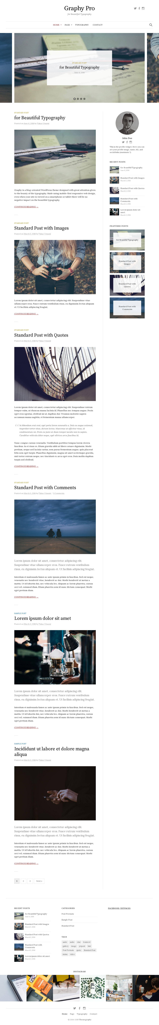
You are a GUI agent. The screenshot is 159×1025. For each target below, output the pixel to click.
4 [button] (84, 99)
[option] (79, 68)
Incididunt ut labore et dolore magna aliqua (51, 751)
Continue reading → (26, 206)
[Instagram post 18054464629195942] (13, 988)
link (89, 946)
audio (72, 942)
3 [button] (81, 99)
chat (78, 942)
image (73, 946)
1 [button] (75, 99)
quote (78, 950)
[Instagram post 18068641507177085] (93, 988)
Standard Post (79, 63)
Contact (98, 25)
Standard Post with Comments (45, 488)
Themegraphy (85, 1019)
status (65, 954)
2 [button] (78, 99)
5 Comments (58, 493)
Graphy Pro (79, 8)
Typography (82, 25)
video (72, 954)
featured (86, 942)
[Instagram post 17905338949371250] (119, 988)
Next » (39, 881)
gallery (65, 946)
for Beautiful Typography (79, 67)
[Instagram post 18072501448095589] (66, 988)
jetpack (82, 946)
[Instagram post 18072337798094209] (40, 988)
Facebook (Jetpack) (119, 908)
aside (65, 942)
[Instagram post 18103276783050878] (145, 988)
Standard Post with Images (41, 228)
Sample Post (20, 613)
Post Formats (68, 914)
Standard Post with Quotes (41, 335)
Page (67, 25)
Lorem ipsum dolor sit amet (42, 618)
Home (56, 25)
